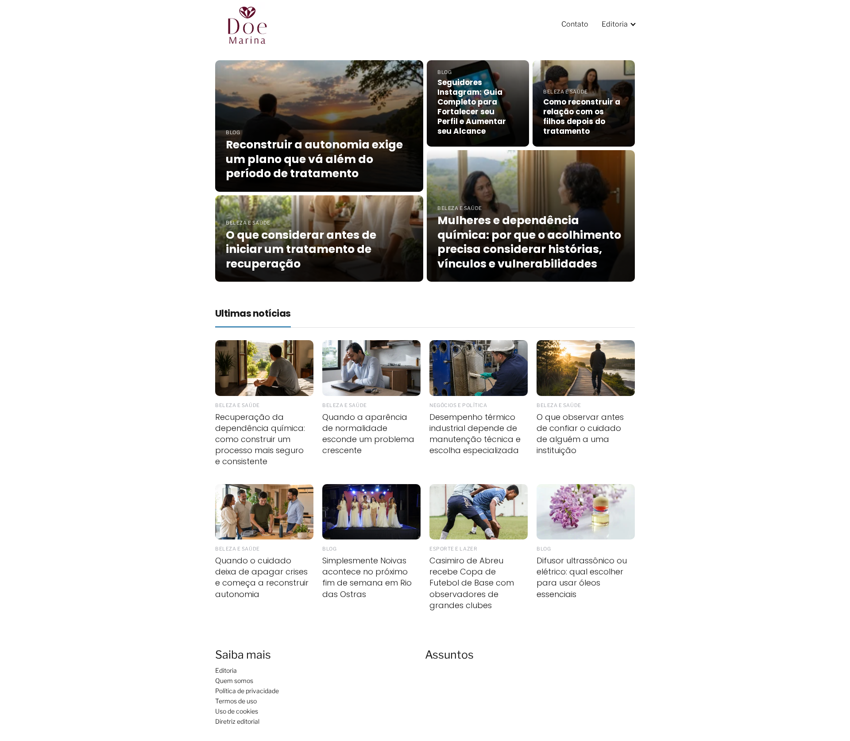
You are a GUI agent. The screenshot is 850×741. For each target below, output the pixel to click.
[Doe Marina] (253, 23)
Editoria (615, 24)
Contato (574, 24)
